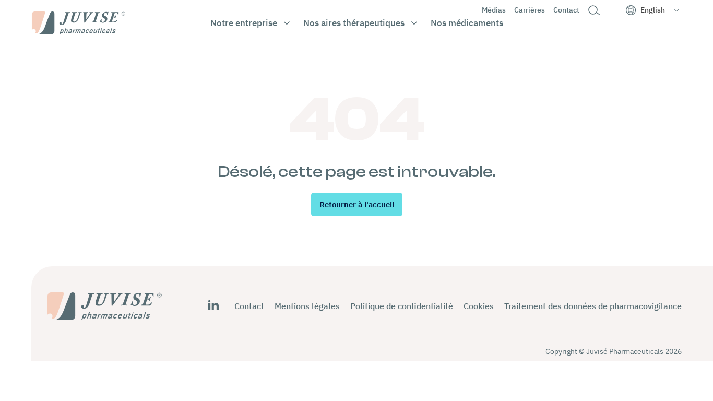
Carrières (529, 10)
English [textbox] (652, 10)
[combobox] (660, 10)
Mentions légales (307, 306)
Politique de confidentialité (401, 306)
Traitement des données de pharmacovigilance (593, 306)
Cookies (479, 306)
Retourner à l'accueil (356, 204)
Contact (566, 10)
